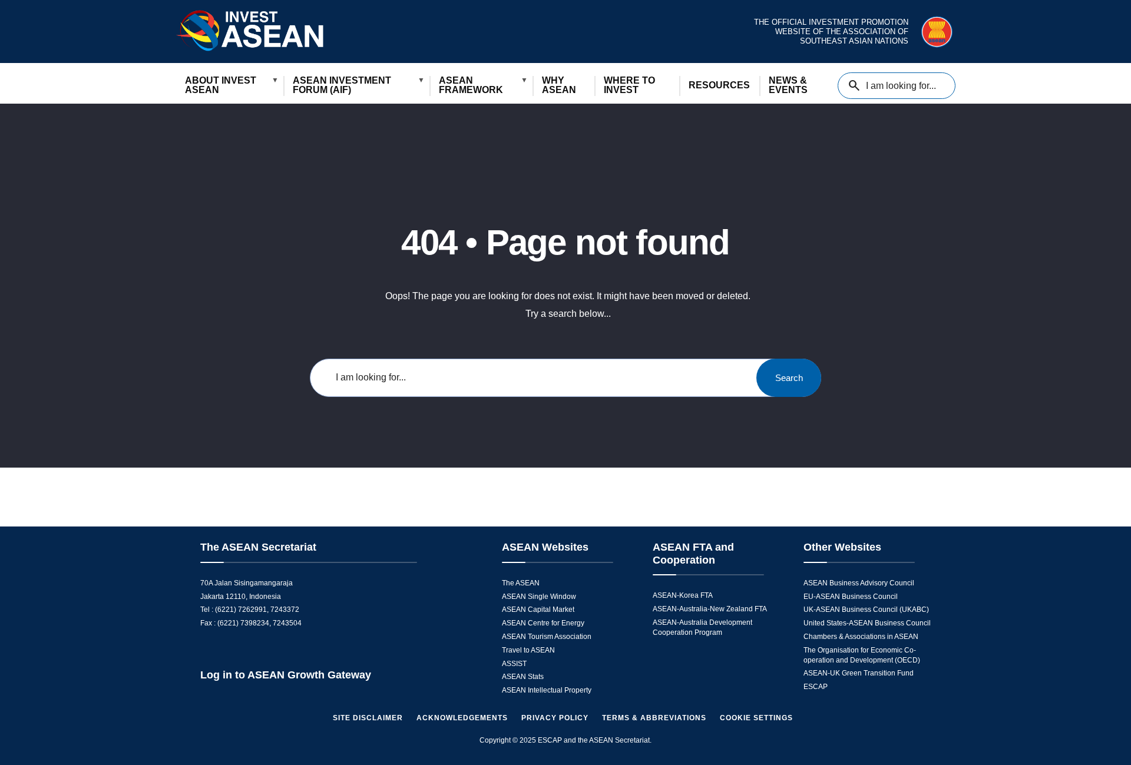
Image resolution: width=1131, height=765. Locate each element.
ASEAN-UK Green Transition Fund (858, 673)
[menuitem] (229, 86)
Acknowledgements (462, 718)
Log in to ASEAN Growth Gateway (285, 675)
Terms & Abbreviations (654, 718)
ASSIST (514, 664)
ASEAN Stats (523, 677)
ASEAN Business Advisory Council (858, 583)
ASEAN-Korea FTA (683, 595)
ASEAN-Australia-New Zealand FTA (710, 609)
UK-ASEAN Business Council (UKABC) (866, 609)
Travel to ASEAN (528, 650)
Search (789, 378)
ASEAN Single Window (539, 596)
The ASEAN (521, 583)
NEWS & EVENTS (788, 85)
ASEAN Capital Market (538, 609)
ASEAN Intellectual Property (546, 690)
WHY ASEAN (559, 85)
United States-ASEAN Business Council (867, 623)
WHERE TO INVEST (629, 85)
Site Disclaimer (368, 718)
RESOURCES (719, 85)
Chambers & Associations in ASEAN (860, 636)
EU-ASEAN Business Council (850, 596)
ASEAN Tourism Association (546, 636)
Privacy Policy (554, 718)
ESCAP (815, 687)
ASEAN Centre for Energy (543, 623)
